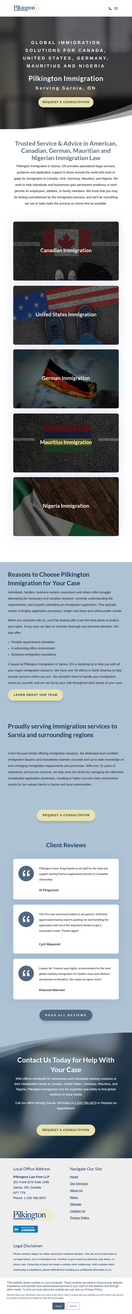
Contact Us (77, 1211)
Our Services (79, 1183)
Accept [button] (58, 1305)
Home (74, 1177)
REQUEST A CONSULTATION (65, 102)
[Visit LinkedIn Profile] (25, 1229)
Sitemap (75, 1204)
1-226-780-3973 (110, 10)
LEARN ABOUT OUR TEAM (35, 695)
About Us (76, 1190)
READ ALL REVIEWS (66, 1015)
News (74, 1197)
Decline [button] (73, 1305)
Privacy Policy (79, 1218)
